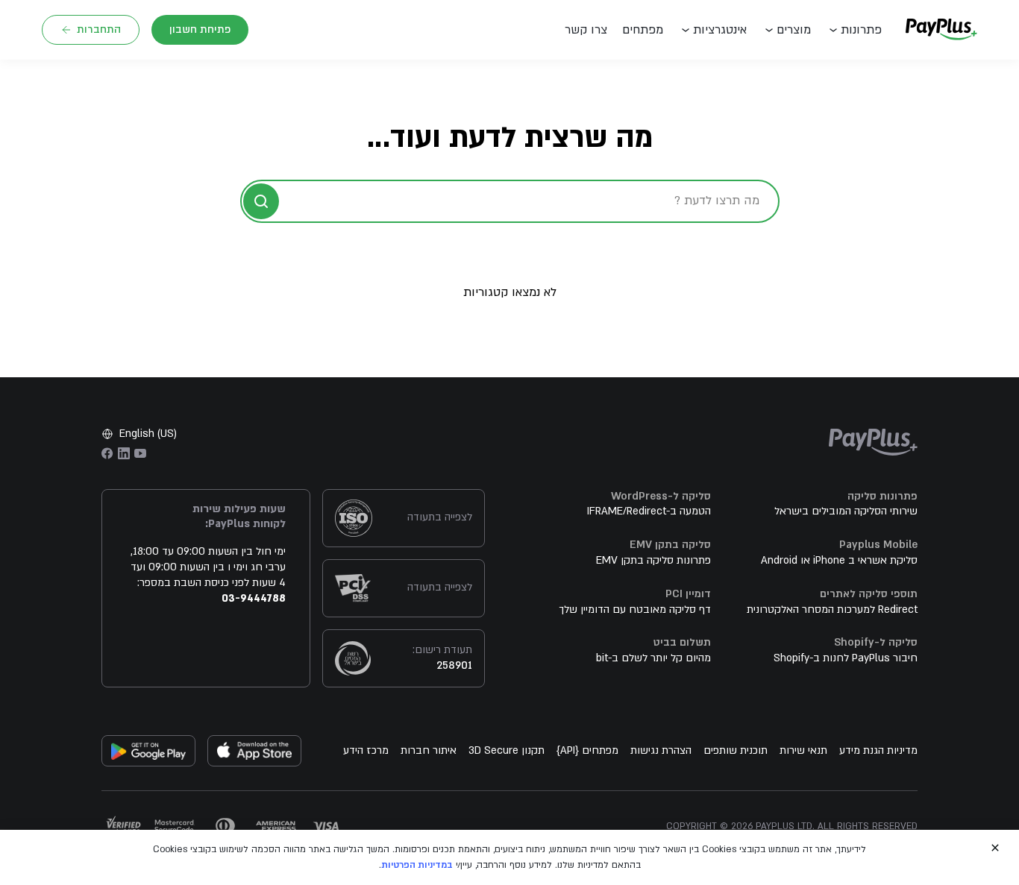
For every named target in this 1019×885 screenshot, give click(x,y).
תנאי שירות (803, 750)
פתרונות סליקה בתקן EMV (653, 560)
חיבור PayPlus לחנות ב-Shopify (846, 658)
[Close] (995, 848)
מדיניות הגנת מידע (878, 750)
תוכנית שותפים (735, 750)
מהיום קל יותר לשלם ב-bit (653, 658)
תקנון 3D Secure (506, 750)
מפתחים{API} (587, 750)
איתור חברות (429, 750)
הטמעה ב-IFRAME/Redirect (649, 511)
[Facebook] (107, 453)
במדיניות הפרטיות (417, 865)
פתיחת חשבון (200, 29)
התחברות (99, 29)
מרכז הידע (366, 750)
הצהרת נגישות (661, 750)
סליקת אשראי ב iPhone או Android (839, 560)
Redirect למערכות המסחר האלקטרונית (832, 609)
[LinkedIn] (124, 453)
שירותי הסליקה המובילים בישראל (846, 511)
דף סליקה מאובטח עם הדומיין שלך (635, 609)
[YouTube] (140, 453)
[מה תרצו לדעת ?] (261, 201)
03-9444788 (254, 598)
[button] (590, 30)
